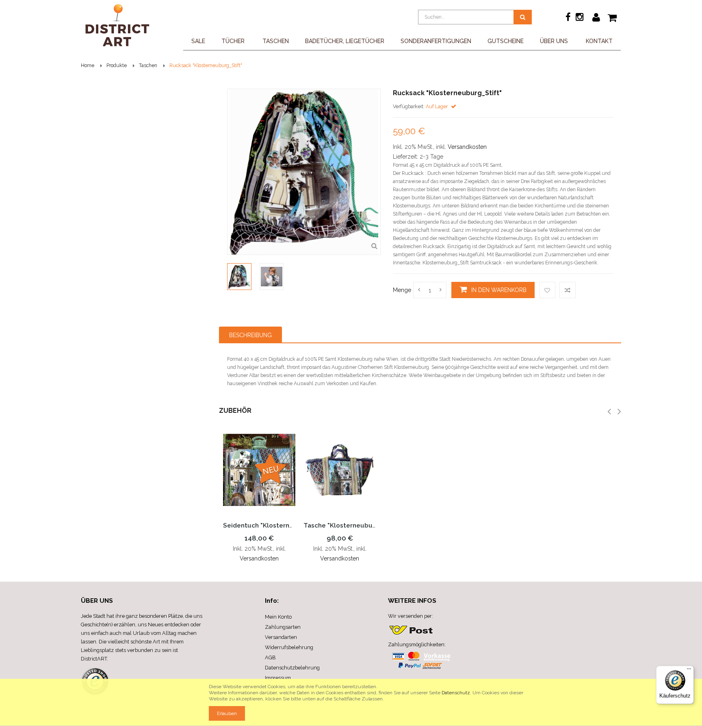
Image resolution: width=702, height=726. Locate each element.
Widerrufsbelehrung (289, 647)
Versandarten (281, 637)
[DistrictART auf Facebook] (569, 18)
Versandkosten (467, 147)
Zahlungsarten (283, 627)
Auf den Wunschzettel (547, 290)
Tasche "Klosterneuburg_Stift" (351, 525)
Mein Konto (278, 617)
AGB (270, 657)
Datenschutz (456, 692)
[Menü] (689, 671)
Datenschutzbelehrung (292, 668)
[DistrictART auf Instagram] (579, 18)
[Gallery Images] (374, 246)
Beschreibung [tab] (250, 335)
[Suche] (523, 17)
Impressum (278, 678)
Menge (402, 290)
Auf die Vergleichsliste (567, 290)
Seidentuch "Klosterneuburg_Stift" (277, 525)
